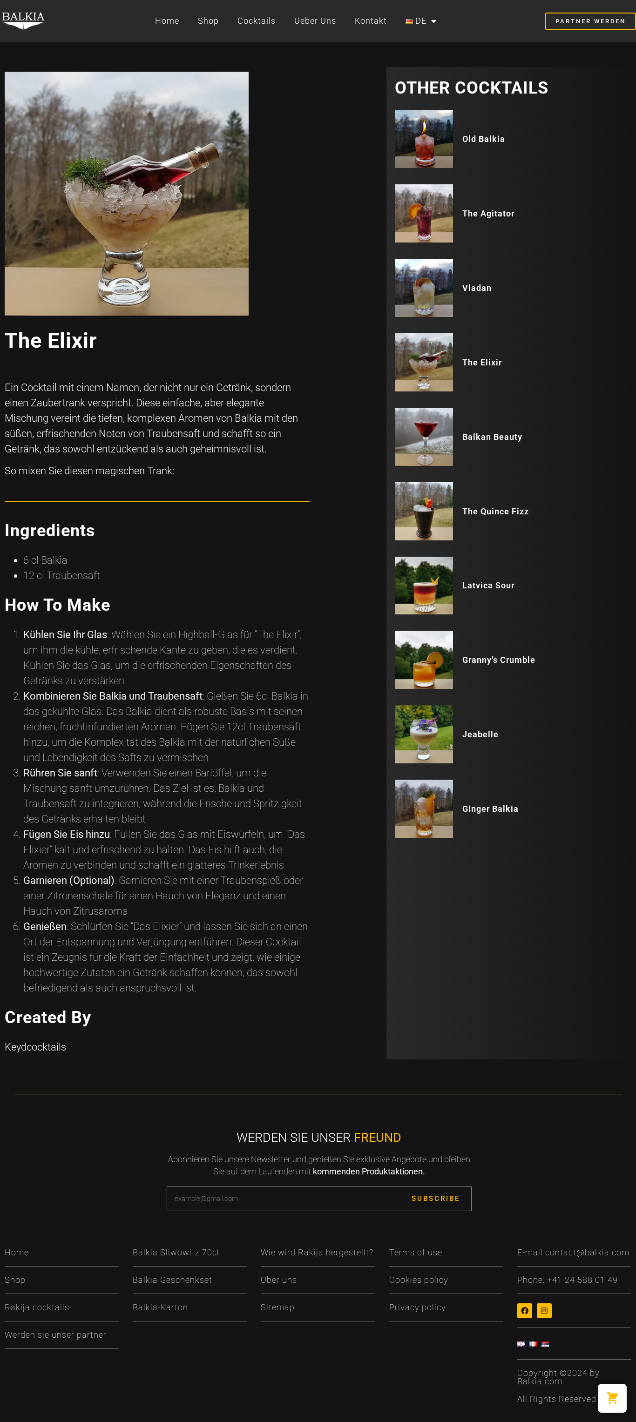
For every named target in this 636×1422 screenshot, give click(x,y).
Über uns (279, 1280)
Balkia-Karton (160, 1307)
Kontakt (371, 21)
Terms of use (415, 1252)
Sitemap (278, 1307)
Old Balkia (483, 139)
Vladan (477, 288)
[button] (612, 1398)
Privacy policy (417, 1307)
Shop (208, 21)
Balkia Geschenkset (172, 1280)
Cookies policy (418, 1280)
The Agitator (488, 213)
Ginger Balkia (490, 809)
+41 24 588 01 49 (582, 1280)
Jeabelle (480, 734)
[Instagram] (544, 1310)
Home (167, 21)
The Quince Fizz (495, 511)
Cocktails (256, 21)
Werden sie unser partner (56, 1335)
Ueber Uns (315, 21)
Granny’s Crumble (498, 660)
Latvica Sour (488, 585)
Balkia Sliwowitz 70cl (176, 1252)
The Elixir (482, 362)
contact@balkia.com (587, 1252)
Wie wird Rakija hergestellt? (317, 1252)
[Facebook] (524, 1310)
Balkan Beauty (492, 437)
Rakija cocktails (37, 1307)
